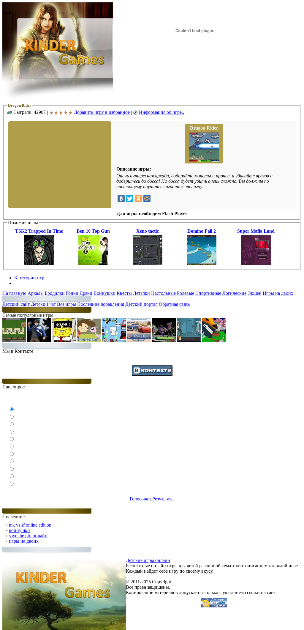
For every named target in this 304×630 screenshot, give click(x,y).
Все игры (66, 304)
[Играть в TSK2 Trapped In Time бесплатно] (39, 263)
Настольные (163, 293)
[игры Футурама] (189, 340)
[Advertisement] (59, 164)
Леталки (141, 293)
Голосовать (141, 498)
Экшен (255, 293)
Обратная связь (174, 304)
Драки (86, 293)
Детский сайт (16, 304)
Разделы (22, 283)
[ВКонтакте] (121, 198)
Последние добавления (100, 304)
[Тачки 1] (139, 340)
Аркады (36, 293)
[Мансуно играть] (39, 340)
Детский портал (141, 304)
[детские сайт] (214, 605)
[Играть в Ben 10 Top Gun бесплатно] (93, 263)
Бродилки (55, 293)
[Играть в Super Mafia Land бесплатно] (256, 263)
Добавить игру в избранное (102, 112)
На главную (14, 293)
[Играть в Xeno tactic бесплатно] (147, 263)
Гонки (72, 293)
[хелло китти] (114, 340)
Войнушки (104, 293)
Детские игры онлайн (148, 560)
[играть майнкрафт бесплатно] (14, 340)
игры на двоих (24, 541)
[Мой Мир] (147, 198)
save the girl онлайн (28, 535)
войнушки (19, 530)
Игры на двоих (278, 293)
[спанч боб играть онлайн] (64, 340)
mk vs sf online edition (30, 524)
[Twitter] (129, 198)
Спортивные (208, 293)
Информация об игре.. (161, 112)
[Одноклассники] (138, 198)
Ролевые (185, 293)
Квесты (124, 293)
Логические (234, 293)
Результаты (163, 498)
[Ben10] (164, 340)
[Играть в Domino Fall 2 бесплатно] (201, 263)
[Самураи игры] (214, 340)
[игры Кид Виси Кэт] (89, 340)
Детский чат (43, 304)
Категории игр (29, 277)
